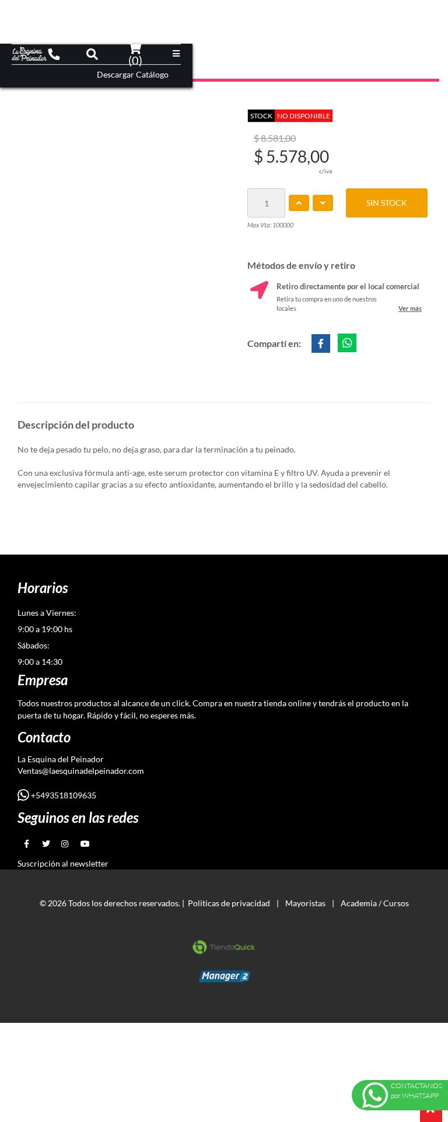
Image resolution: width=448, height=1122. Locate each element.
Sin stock (386, 203)
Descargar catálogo (133, 75)
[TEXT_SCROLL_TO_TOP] (431, 1111)
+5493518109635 (62, 795)
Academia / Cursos (375, 903)
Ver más (410, 308)
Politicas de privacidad (229, 903)
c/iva (325, 171)
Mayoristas (305, 903)
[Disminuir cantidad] (323, 203)
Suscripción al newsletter (63, 863)
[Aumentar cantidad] (299, 203)
